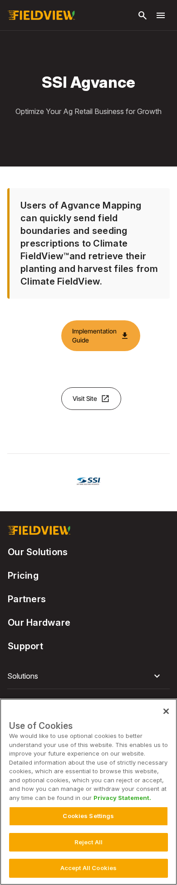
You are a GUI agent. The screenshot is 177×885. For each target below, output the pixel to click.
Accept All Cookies (88, 867)
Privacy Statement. (122, 797)
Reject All (88, 842)
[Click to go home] (41, 15)
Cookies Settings (88, 815)
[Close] (166, 711)
